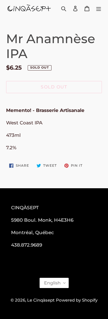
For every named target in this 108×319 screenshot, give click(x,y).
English (52, 283)
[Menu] (98, 8)
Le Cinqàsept (41, 300)
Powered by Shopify (76, 300)
